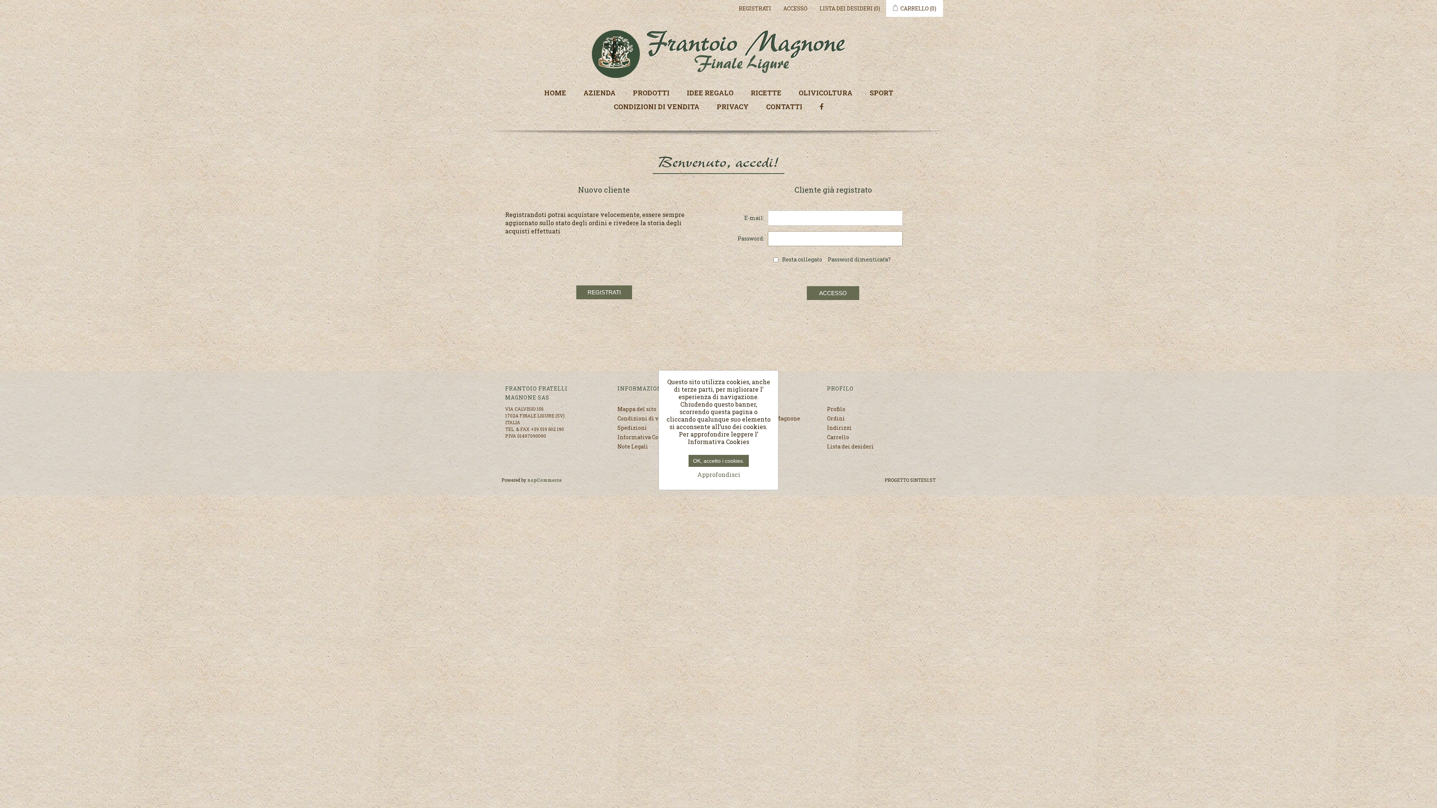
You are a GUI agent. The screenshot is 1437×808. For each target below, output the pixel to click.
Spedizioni (632, 427)
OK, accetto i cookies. (718, 461)
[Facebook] (821, 106)
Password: (751, 238)
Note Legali (632, 446)
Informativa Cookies (645, 437)
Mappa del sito (636, 409)
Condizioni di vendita (656, 106)
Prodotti (651, 92)
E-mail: (754, 217)
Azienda (599, 92)
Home (555, 92)
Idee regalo (710, 92)
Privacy (733, 106)
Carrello (838, 437)
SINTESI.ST (923, 480)
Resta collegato (802, 259)
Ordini (836, 418)
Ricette (766, 92)
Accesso (795, 8)
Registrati (755, 8)
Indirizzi (839, 427)
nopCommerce (544, 480)
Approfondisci (718, 474)
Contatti (784, 106)
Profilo (836, 409)
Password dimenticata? (859, 259)
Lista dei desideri (850, 446)
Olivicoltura (825, 92)
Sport (881, 92)
